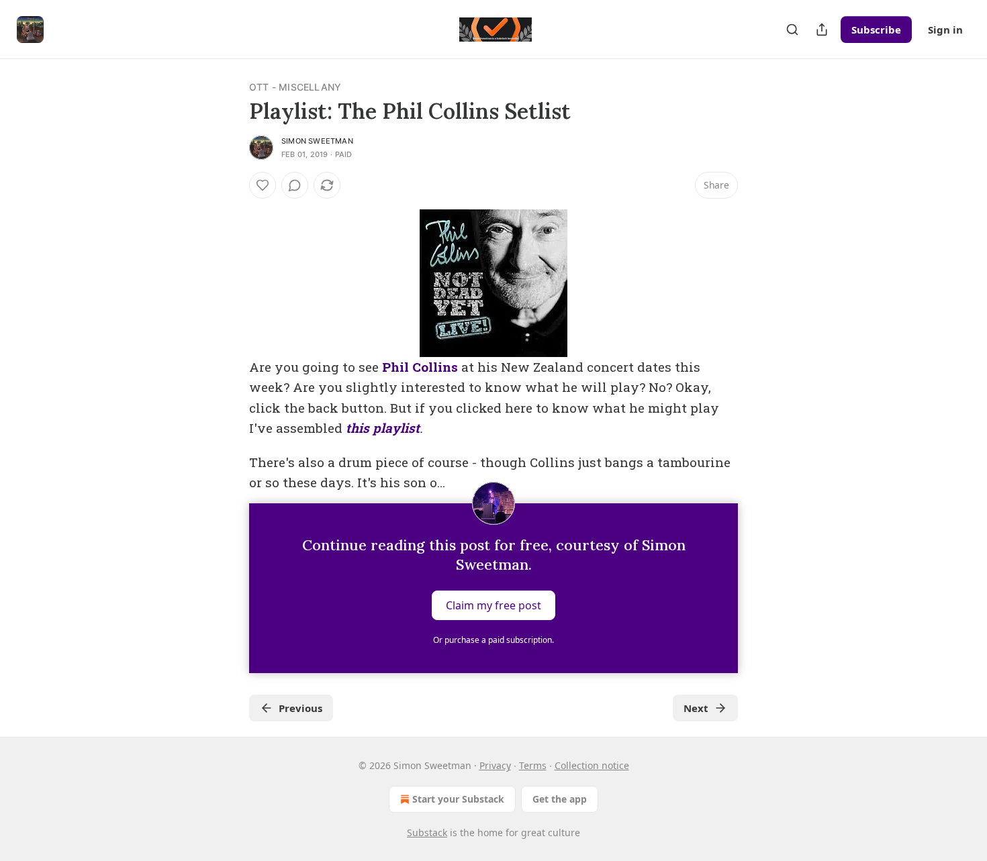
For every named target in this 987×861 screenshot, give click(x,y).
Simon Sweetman (317, 141)
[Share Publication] (821, 29)
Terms (533, 765)
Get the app (559, 799)
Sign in (945, 29)
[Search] (792, 29)
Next (696, 708)
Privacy (495, 765)
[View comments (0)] (294, 185)
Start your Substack (458, 799)
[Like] (262, 185)
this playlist (383, 427)
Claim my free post (493, 605)
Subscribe (876, 29)
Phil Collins (420, 366)
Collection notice (592, 765)
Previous (300, 708)
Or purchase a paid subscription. (493, 640)
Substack (427, 832)
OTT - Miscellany (295, 87)
